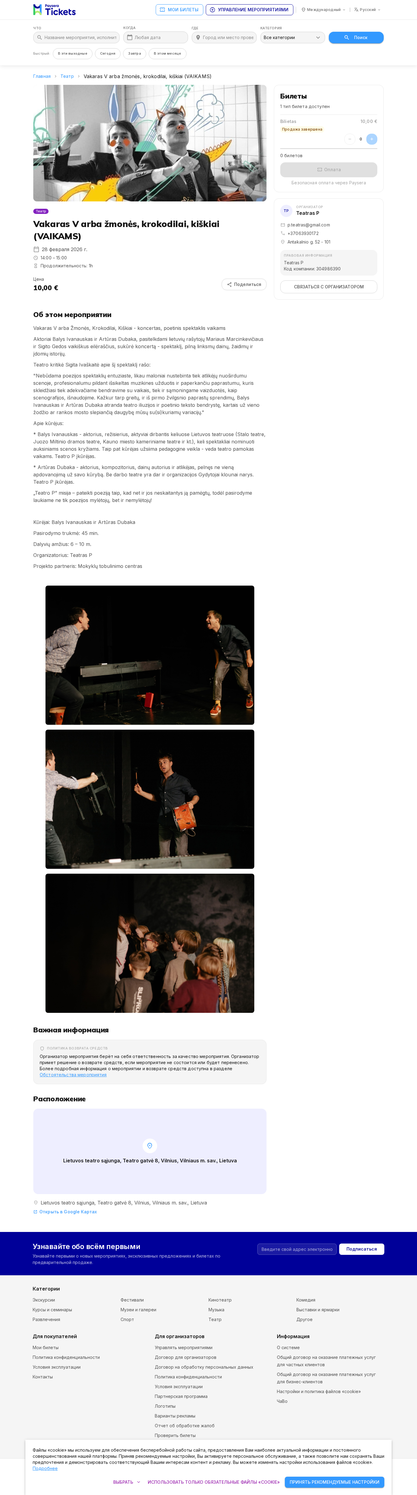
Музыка (216, 1309)
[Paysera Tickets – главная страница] (54, 9)
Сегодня (108, 53)
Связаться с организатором (329, 286)
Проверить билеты (175, 1435)
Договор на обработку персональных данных (204, 1367)
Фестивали (132, 1299)
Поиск (361, 37)
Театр (67, 76)
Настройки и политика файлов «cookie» (319, 1391)
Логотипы (165, 1406)
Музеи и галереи (138, 1309)
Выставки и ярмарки (317, 1309)
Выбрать (127, 1482)
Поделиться (244, 284)
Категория (271, 28)
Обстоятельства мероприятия (73, 1074)
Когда (129, 28)
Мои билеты (178, 9)
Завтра (134, 53)
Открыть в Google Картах (65, 1211)
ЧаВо (282, 1401)
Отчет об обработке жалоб (185, 1425)
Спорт (127, 1319)
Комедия (305, 1299)
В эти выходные (72, 53)
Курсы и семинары (52, 1309)
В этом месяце (167, 53)
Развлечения (46, 1319)
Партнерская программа (181, 1396)
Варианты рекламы (175, 1415)
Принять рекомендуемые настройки (334, 1482)
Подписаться (361, 1248)
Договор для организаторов (185, 1357)
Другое (304, 1319)
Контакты (43, 1376)
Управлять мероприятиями (183, 1347)
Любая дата (148, 37)
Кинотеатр (220, 1299)
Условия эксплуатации (57, 1367)
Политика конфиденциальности (66, 1357)
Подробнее (45, 1468)
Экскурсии (44, 1299)
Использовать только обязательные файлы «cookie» (214, 1482)
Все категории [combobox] (279, 37)
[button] (149, 655)
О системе (288, 1347)
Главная (42, 76)
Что (37, 28)
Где (195, 28)
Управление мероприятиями (248, 9)
